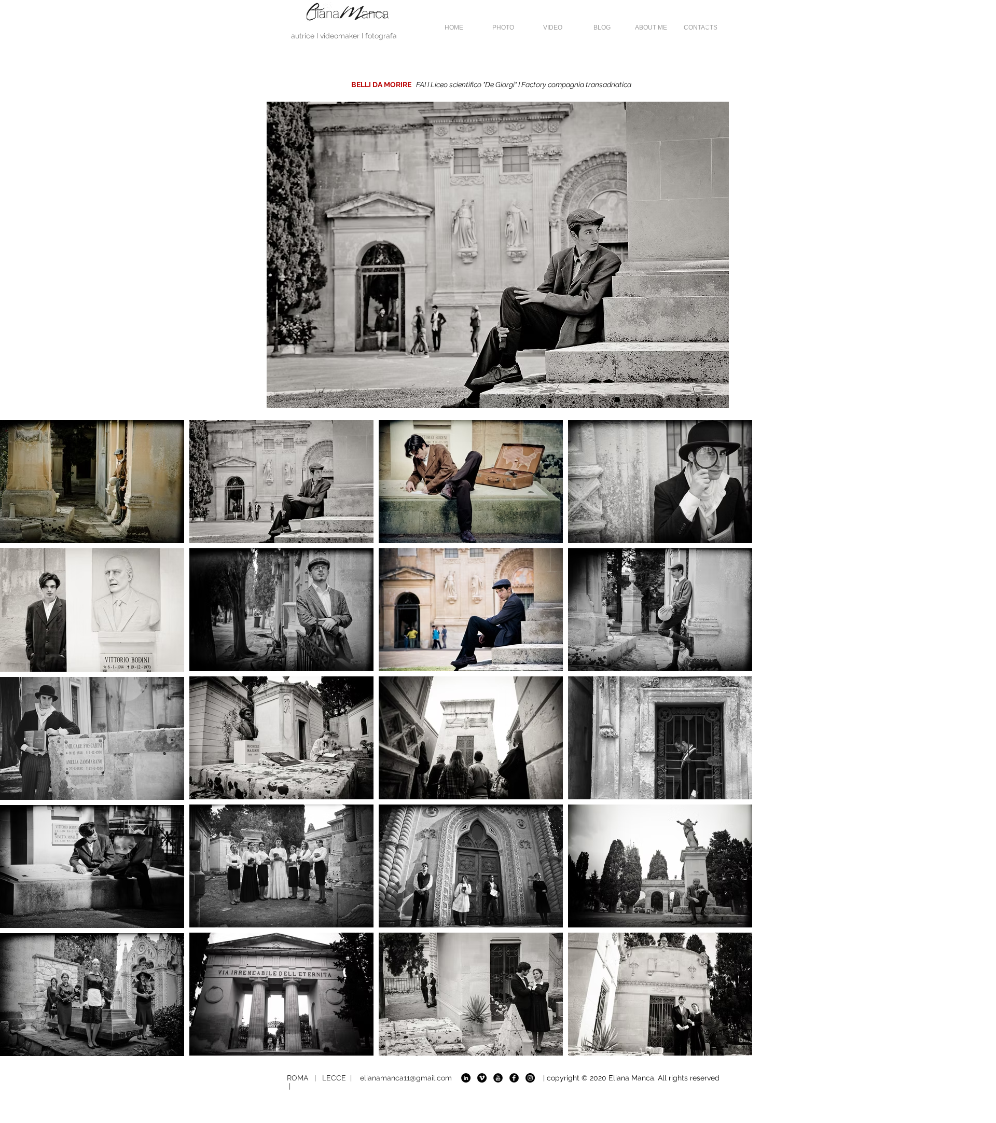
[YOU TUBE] (498, 1078)
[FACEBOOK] (514, 1078)
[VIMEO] (482, 1078)
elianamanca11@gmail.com (406, 1078)
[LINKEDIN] (466, 1078)
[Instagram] (530, 1078)
